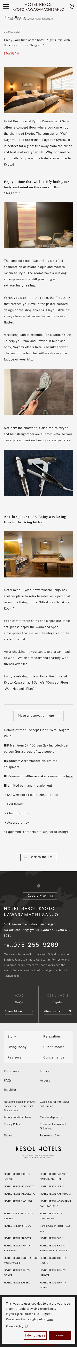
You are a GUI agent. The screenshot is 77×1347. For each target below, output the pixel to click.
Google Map (37, 895)
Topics (44, 1071)
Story (11, 1036)
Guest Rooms (53, 1047)
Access (45, 1080)
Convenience (53, 1057)
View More (13, 1011)
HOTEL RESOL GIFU (51, 1238)
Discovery (21, 17)
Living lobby (17, 1047)
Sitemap (8, 1135)
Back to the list (41, 857)
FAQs (8, 1080)
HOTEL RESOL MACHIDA (18, 1201)
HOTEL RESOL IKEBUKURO (19, 1194)
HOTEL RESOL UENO (52, 1186)
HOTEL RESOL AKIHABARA (55, 1194)
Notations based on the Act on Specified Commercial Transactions (20, 1106)
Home (7, 17)
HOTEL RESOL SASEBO (17, 1282)
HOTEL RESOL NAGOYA (17, 1238)
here (50, 1319)
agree (60, 1335)
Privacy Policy (14, 1326)
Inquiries (10, 1089)
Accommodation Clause (17, 1117)
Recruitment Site (50, 1135)
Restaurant (16, 1057)
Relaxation (51, 1036)
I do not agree (35, 1335)
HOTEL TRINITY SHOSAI (17, 1226)
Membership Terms (51, 1117)
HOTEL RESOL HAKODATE (19, 1186)
